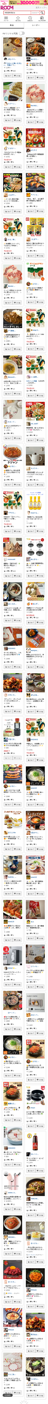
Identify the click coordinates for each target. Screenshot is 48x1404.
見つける (18, 18)
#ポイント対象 (31, 381)
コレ (8, 75)
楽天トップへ (41, 7)
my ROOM (42, 18)
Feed (6, 18)
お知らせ (30, 18)
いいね (18, 75)
